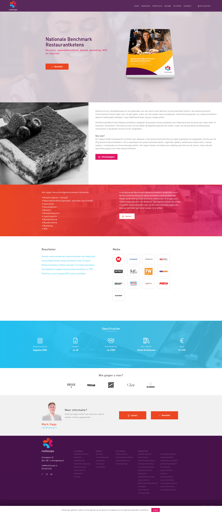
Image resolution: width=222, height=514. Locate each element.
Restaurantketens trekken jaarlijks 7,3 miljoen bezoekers (68, 264)
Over (136, 6)
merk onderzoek (143, 490)
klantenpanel (100, 460)
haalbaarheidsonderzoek (146, 477)
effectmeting (142, 473)
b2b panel (99, 454)
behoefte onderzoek (144, 454)
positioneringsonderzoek (168, 464)
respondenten (100, 467)
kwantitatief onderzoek (81, 454)
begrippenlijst (78, 473)
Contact (187, 6)
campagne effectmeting (146, 464)
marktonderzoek (79, 460)
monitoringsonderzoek (167, 454)
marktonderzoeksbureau (82, 464)
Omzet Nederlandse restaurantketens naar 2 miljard (66, 260)
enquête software (121, 454)
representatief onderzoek (168, 483)
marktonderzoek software (124, 457)
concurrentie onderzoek (146, 467)
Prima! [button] (155, 510)
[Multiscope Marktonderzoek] (48, 445)
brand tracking (143, 457)
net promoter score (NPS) (168, 460)
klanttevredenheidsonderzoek (148, 483)
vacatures (77, 477)
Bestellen (58, 66)
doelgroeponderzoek (145, 470)
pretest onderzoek (166, 470)
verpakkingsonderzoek (168, 490)
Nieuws (167, 6)
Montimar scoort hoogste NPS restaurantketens (64, 273)
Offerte (177, 6)
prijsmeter (163, 473)
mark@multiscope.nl (49, 427)
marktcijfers (78, 457)
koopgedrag (142, 486)
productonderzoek (166, 477)
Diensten (145, 6)
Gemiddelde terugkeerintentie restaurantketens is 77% (67, 269)
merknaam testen (144, 493)
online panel (100, 464)
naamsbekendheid (166, 457)
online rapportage (121, 464)
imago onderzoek (143, 480)
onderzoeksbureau (80, 467)
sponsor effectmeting (167, 486)
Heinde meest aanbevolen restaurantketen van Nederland (68, 256)
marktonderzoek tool (123, 460)
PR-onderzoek (165, 467)
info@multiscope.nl (49, 465)
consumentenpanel (102, 457)
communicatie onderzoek (146, 460)
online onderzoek (79, 470)
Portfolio (157, 6)
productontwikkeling (167, 480)
